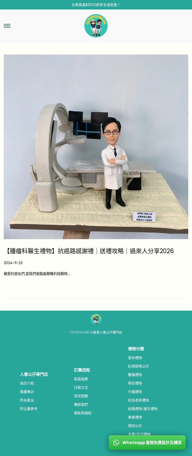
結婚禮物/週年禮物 (143, 409)
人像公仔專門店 (34, 374)
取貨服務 (81, 379)
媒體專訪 (27, 392)
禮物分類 (136, 348)
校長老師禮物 (138, 400)
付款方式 (81, 387)
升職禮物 (135, 392)
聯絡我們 (81, 404)
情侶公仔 (135, 426)
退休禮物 (135, 358)
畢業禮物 (135, 417)
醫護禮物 (135, 375)
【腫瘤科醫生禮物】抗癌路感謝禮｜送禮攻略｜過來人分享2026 (89, 251)
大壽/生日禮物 (139, 434)
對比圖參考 (29, 409)
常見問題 (81, 396)
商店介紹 (27, 383)
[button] (7, 26)
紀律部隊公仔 (138, 366)
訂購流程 (82, 370)
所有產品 (27, 400)
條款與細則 (83, 413)
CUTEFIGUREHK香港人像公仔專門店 (96, 332)
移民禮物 (135, 383)
